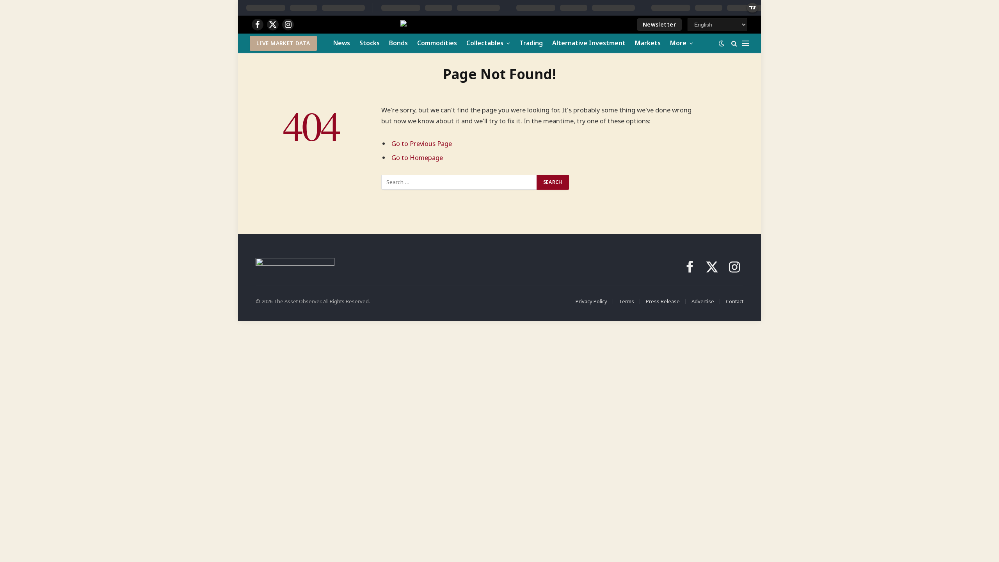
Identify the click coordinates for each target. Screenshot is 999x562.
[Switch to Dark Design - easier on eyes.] (721, 43)
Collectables (484, 43)
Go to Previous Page (421, 143)
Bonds (398, 43)
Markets (648, 43)
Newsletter (659, 24)
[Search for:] (459, 182)
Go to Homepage (417, 157)
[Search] (734, 43)
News (341, 43)
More (678, 43)
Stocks (369, 43)
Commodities (437, 43)
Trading (531, 43)
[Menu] (745, 43)
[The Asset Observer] (468, 24)
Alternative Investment (589, 43)
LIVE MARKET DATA (283, 43)
